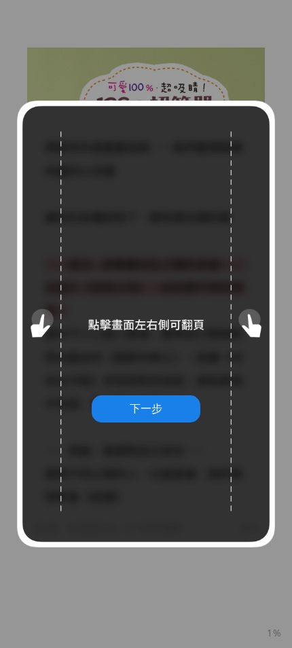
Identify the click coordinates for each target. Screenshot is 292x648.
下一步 (146, 408)
